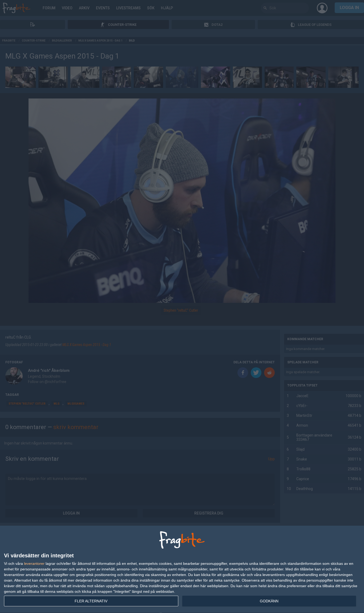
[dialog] (182, 569)
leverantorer (34, 563)
